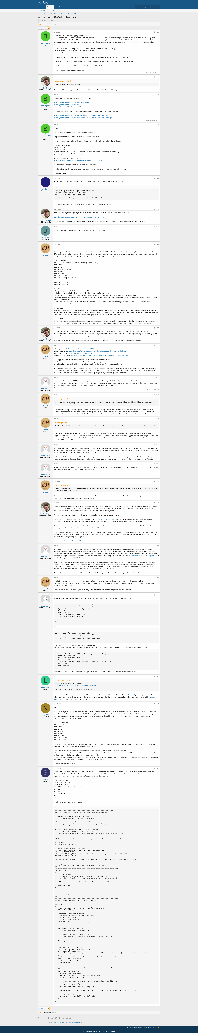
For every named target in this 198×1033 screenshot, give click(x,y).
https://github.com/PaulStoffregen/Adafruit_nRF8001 (73, 102)
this (84, 98)
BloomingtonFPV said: (62, 81)
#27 (157, 77)
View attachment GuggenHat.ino (80, 353)
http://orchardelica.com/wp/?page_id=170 (142, 556)
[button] (65, 7)
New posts (41, 10)
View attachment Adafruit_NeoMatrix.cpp (113, 355)
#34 (157, 328)
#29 (157, 124)
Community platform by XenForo (99, 1031)
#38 (157, 418)
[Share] (154, 32)
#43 (157, 546)
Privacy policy (142, 1027)
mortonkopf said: (60, 399)
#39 (157, 445)
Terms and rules (132, 1027)
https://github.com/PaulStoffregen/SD (67, 105)
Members (72, 7)
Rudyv (42, 20)
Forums (50, 7)
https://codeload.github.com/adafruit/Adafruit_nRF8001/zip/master (78, 160)
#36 (157, 377)
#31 (157, 209)
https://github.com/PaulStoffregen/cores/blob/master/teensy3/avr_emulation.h (82, 115)
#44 (157, 578)
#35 (157, 345)
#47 (157, 704)
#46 (157, 676)
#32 (157, 227)
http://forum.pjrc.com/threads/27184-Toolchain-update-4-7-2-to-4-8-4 (79, 217)
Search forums (50, 10)
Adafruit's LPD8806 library (106, 519)
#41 (157, 481)
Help (149, 1027)
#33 (157, 244)
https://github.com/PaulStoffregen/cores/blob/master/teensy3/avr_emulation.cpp (83, 118)
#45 (157, 595)
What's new (60, 7)
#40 (157, 464)
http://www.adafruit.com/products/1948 (79, 349)
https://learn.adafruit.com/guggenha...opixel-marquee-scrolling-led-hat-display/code (98, 351)
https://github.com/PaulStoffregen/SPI (67, 107)
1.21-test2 (131, 695)
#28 (157, 95)
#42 (157, 503)
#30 (157, 178)
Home (42, 7)
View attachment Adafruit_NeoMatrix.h (84, 355)
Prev (41, 28)
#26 (157, 32)
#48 (157, 768)
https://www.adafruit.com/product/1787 (68, 541)
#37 (157, 395)
